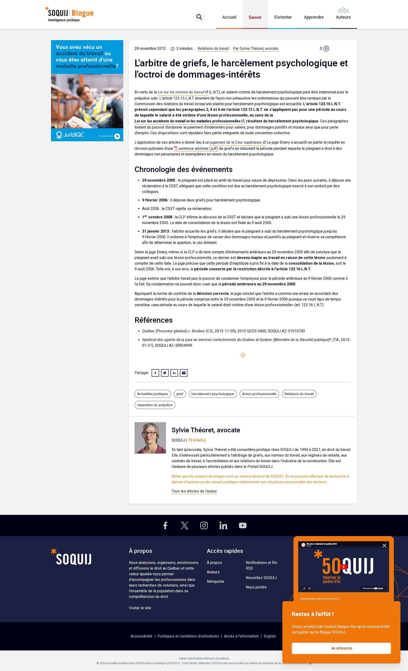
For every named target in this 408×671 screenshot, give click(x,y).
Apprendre (314, 17)
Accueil (229, 17)
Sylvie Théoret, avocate (206, 429)
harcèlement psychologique (212, 394)
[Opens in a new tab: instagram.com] (204, 525)
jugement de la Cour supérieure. (236, 142)
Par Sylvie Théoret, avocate (255, 48)
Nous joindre (256, 587)
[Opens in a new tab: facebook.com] (165, 525)
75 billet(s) (197, 440)
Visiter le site (140, 608)
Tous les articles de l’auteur (194, 491)
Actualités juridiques (152, 394)
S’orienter (283, 17)
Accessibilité (141, 636)
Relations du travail (213, 48)
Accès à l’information (241, 636)
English (270, 636)
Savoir (255, 17)
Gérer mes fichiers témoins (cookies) (204, 658)
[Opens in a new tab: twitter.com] (184, 525)
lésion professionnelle (259, 394)
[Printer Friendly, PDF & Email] (243, 355)
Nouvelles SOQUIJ (261, 577)
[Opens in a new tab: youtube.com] (243, 525)
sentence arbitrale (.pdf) (198, 148)
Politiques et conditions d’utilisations (188, 636)
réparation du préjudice (155, 405)
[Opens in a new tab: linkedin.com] (223, 525)
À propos (214, 562)
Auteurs (343, 17)
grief (179, 394)
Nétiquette (215, 581)
